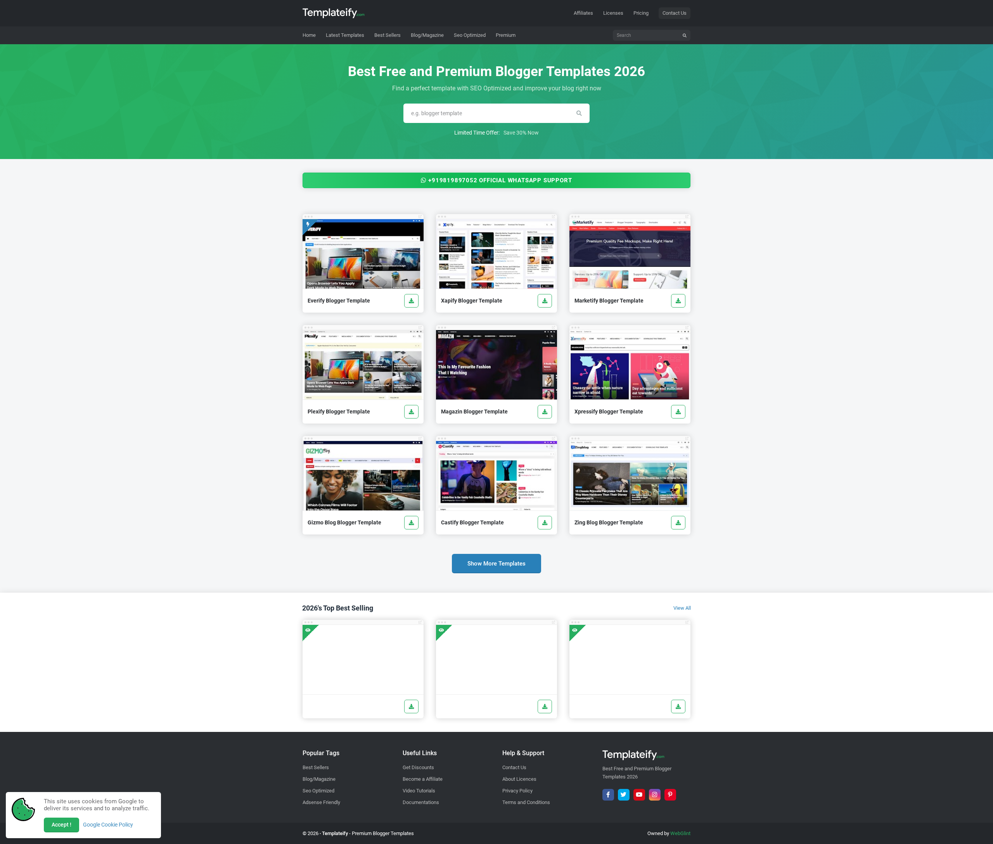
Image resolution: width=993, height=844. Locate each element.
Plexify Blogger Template (339, 411)
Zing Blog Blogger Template (608, 522)
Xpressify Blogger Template (608, 411)
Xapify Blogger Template (471, 300)
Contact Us (675, 13)
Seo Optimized (318, 791)
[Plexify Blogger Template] (411, 412)
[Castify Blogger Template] (545, 522)
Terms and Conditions (526, 802)
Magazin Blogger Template (474, 411)
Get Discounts (418, 767)
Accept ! (61, 825)
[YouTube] (639, 795)
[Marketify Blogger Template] (678, 301)
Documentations (421, 802)
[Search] (684, 35)
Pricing (641, 13)
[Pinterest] (670, 795)
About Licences (519, 779)
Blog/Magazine (319, 779)
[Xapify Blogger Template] (545, 301)
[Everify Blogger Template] (411, 301)
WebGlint (680, 833)
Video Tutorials (419, 791)
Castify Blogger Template (472, 522)
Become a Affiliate (423, 779)
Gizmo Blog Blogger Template (344, 522)
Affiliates (583, 13)
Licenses (613, 13)
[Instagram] (655, 795)
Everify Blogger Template (339, 300)
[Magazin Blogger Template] (545, 412)
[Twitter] (624, 795)
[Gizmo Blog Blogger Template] (411, 522)
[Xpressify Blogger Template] (678, 412)
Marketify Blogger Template (609, 300)
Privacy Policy (517, 791)
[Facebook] (608, 795)
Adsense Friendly (321, 802)
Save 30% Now (521, 133)
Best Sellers (316, 767)
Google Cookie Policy (108, 825)
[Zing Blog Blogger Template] (678, 522)
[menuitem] (345, 35)
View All (682, 608)
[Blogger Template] (363, 659)
